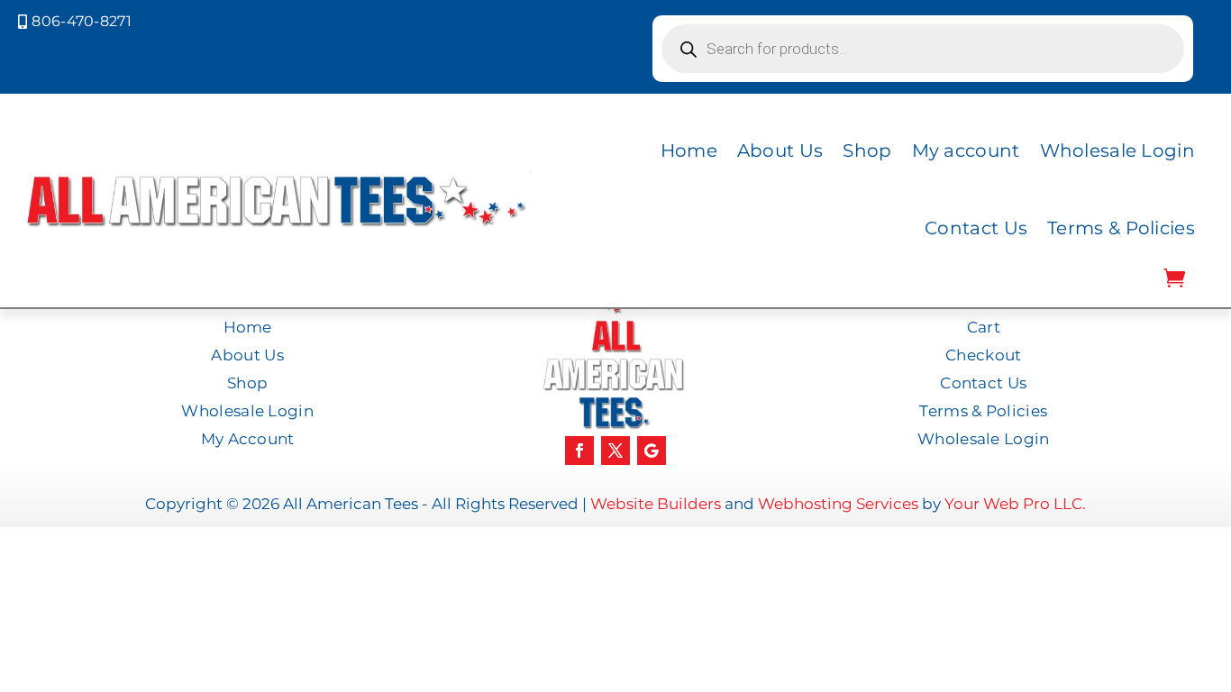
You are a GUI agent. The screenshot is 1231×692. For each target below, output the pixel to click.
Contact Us (976, 228)
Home (689, 150)
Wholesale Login (1118, 150)
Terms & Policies (1121, 228)
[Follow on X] (615, 450)
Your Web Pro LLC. (1015, 504)
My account (966, 150)
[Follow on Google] (651, 450)
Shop (867, 150)
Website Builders (655, 504)
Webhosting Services (838, 504)
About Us (780, 150)
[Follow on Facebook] (579, 450)
